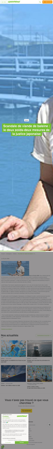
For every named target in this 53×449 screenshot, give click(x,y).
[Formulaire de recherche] (40, 2)
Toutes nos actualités (43, 335)
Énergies (28, 429)
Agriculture (28, 430)
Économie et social (30, 425)
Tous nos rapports (30, 444)
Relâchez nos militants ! (6, 329)
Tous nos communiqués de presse (34, 442)
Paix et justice (29, 438)
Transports (28, 436)
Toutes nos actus (30, 440)
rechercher (27, 410)
